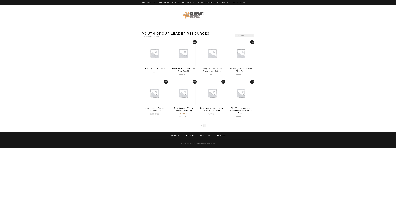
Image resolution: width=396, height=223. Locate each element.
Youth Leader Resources (208, 2)
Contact (225, 2)
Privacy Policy (239, 2)
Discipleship (187, 2)
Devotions (146, 2)
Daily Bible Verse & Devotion (166, 2)
